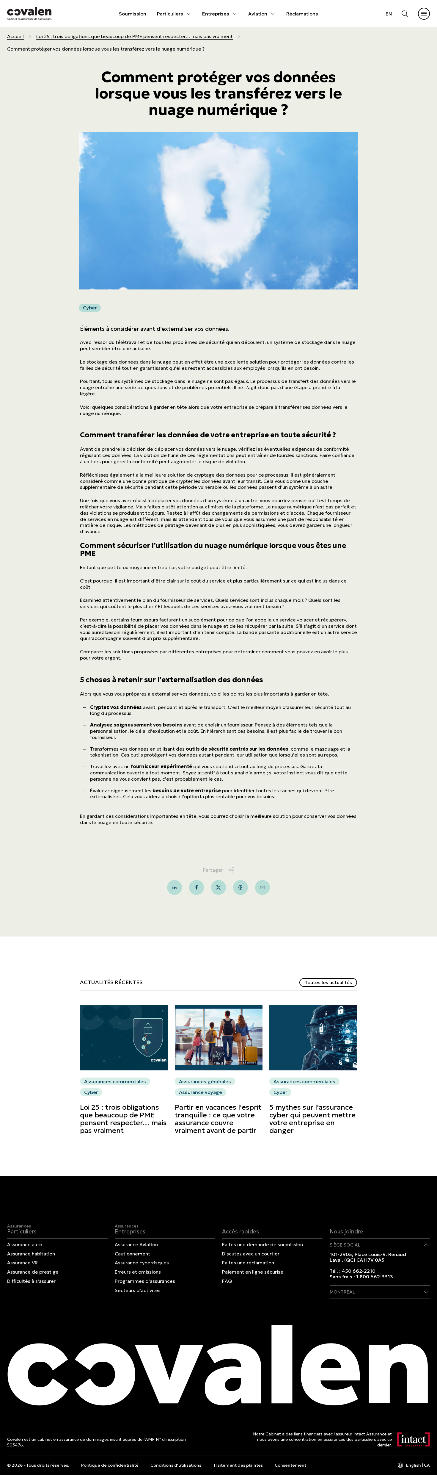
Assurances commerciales (115, 1081)
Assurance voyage (200, 1092)
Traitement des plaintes (238, 1465)
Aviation (257, 14)
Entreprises (215, 14)
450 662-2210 (358, 1271)
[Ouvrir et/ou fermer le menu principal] (424, 14)
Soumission (132, 14)
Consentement (290, 1465)
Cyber (90, 308)
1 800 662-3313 (374, 1277)
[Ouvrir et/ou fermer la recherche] (405, 14)
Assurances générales (205, 1081)
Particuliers (170, 14)
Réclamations (302, 14)
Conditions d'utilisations (175, 1465)
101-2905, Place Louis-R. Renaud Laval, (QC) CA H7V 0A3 (368, 1257)
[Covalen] (29, 14)
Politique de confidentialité (110, 1465)
